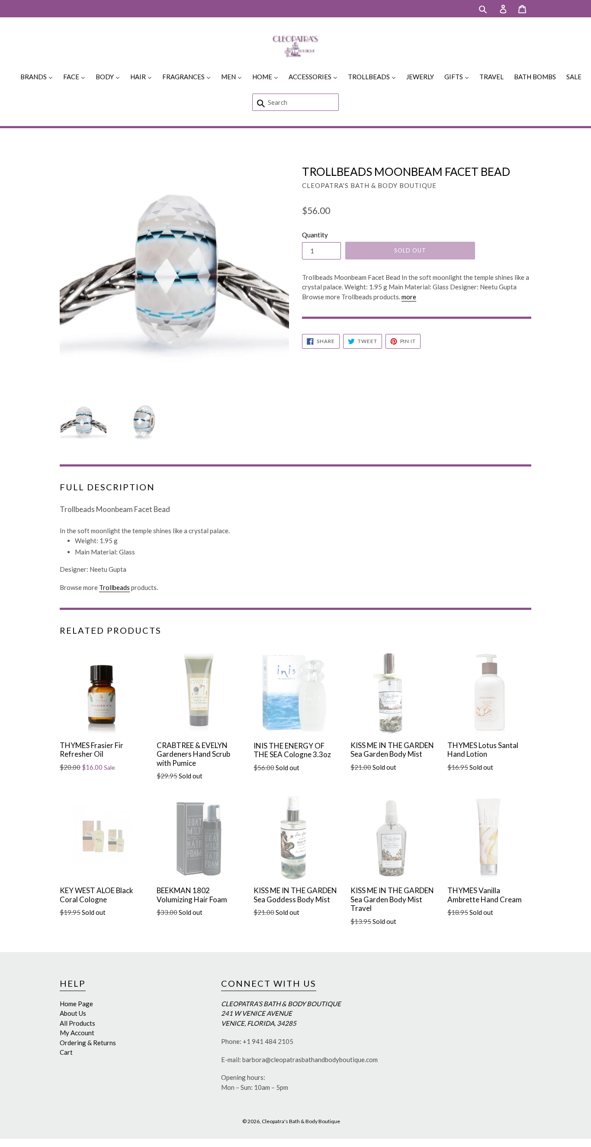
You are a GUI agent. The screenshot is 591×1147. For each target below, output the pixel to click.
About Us (73, 1013)
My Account (77, 1033)
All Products (77, 1023)
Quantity (315, 235)
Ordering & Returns (88, 1043)
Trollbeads (114, 587)
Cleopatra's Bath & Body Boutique (301, 1121)
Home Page (76, 1004)
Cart (66, 1052)
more (408, 297)
